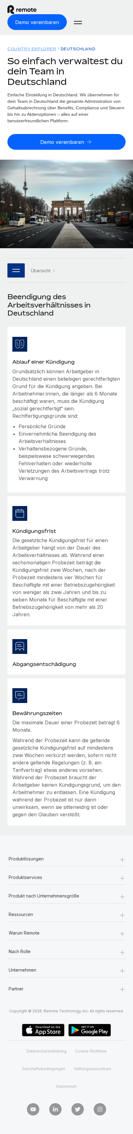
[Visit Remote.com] (27, 9)
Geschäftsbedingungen (43, 1068)
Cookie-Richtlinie (91, 1051)
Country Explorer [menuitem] (31, 49)
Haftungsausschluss (92, 1068)
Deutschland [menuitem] (78, 49)
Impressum (66, 1086)
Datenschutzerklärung (46, 1051)
